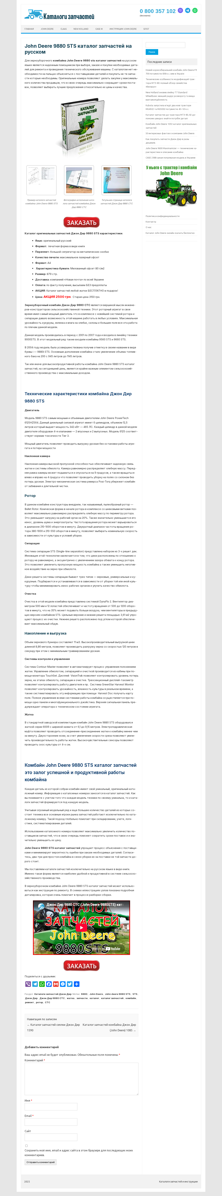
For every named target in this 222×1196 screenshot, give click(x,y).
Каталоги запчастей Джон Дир (52, 994)
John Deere (47, 29)
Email (29, 1115)
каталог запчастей (112, 998)
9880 (84, 994)
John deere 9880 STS (117, 994)
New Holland (81, 29)
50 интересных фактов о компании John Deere (170, 133)
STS (135, 994)
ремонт (29, 1002)
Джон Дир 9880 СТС (52, 998)
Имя (28, 1100)
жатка (70, 998)
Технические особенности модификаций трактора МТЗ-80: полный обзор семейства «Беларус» (170, 83)
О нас (148, 227)
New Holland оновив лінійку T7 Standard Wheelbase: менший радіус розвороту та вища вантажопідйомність (170, 96)
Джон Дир (31, 998)
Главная (29, 29)
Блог (146, 29)
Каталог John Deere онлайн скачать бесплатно (170, 233)
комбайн (131, 998)
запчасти (82, 998)
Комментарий (35, 1060)
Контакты (151, 221)
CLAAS (64, 29)
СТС (47, 1002)
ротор (39, 1002)
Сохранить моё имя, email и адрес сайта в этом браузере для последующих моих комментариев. (79, 1153)
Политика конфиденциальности (163, 216)
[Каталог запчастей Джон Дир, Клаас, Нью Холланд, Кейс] (59, 18)
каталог (94, 998)
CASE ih (99, 29)
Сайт (28, 1131)
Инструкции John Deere (123, 29)
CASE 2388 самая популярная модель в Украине (170, 157)
